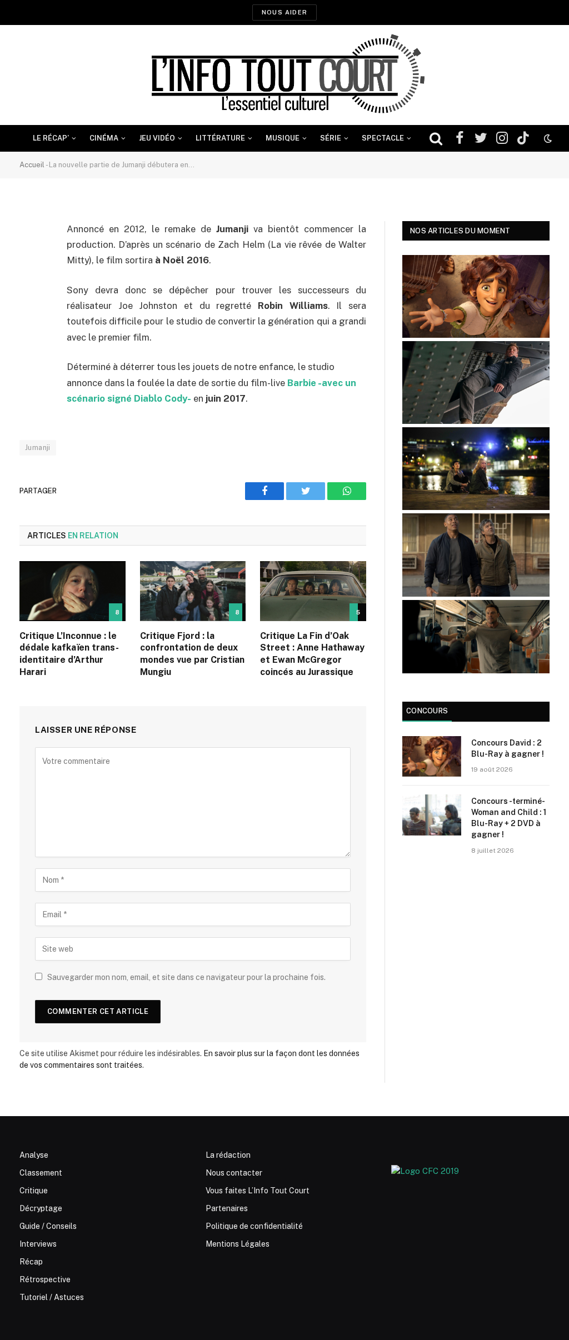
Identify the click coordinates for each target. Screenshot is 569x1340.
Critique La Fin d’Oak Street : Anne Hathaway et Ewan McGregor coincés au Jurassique (312, 654)
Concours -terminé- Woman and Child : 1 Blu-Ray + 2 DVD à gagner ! (508, 818)
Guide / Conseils (48, 1226)
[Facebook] (30, 258)
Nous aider (284, 12)
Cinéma (103, 138)
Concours (427, 711)
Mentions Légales (237, 1243)
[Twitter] (30, 286)
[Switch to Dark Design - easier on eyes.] (546, 138)
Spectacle (383, 138)
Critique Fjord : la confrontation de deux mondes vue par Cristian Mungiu (192, 654)
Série (330, 138)
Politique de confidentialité (254, 1226)
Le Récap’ (51, 138)
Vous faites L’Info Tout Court (258, 1190)
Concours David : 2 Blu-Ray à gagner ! (507, 748)
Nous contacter (234, 1172)
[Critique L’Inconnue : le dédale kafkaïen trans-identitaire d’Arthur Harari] (72, 591)
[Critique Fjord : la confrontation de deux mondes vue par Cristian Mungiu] (193, 591)
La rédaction (228, 1155)
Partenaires (227, 1208)
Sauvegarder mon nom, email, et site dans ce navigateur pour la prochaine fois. (186, 977)
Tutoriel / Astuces (51, 1297)
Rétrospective (45, 1279)
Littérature (220, 138)
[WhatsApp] (30, 314)
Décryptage (40, 1208)
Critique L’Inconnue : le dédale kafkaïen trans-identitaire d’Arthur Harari (69, 654)
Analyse (33, 1155)
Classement (40, 1172)
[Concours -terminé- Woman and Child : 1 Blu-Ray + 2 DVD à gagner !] (431, 814)
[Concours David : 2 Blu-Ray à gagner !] (431, 756)
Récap (31, 1261)
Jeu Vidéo (157, 138)
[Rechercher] (436, 138)
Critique (33, 1190)
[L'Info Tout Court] (284, 75)
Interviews (38, 1243)
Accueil (31, 165)
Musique (283, 138)
